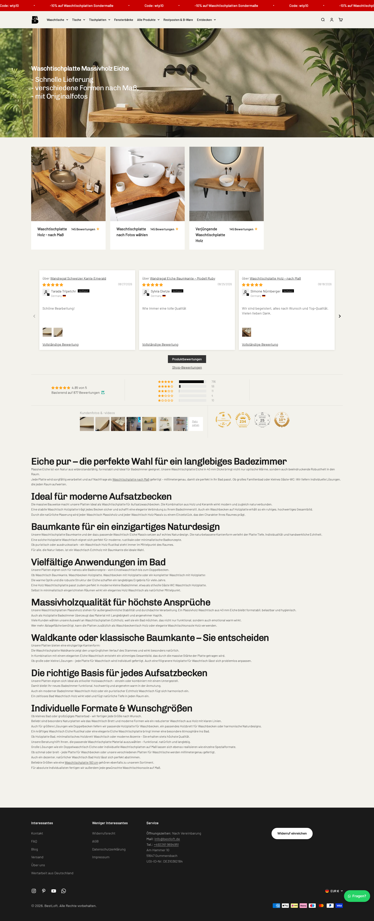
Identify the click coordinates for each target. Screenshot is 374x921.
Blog (34, 849)
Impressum (100, 857)
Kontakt (37, 833)
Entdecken (204, 19)
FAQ (34, 841)
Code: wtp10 (129, 5)
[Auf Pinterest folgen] (43, 891)
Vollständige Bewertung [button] (60, 344)
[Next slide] (340, 316)
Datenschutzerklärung (109, 849)
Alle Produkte (146, 19)
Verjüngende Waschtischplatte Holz (210, 234)
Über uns (38, 865)
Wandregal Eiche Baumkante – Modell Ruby (182, 278)
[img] (52, 285)
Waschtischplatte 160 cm (81, 762)
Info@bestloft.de (167, 839)
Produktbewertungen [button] (187, 359)
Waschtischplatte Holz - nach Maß (275, 278)
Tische (76, 19)
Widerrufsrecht (103, 833)
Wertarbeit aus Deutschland (52, 873)
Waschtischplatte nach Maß (130, 479)
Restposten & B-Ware (178, 19)
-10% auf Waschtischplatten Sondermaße (57, 5)
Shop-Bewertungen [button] (187, 367)
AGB (95, 841)
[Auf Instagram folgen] (33, 891)
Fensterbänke (123, 19)
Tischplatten (97, 19)
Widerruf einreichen (292, 833)
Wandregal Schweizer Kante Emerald (78, 278)
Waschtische (55, 19)
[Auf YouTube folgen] (53, 891)
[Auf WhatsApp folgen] (63, 891)
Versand (37, 857)
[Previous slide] (34, 316)
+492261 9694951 (166, 844)
